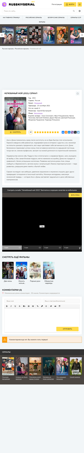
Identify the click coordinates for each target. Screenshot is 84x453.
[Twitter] (75, 132)
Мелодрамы (38, 113)
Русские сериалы (8, 49)
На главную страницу (11, 17)
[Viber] (72, 132)
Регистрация (57, 4)
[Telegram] (78, 132)
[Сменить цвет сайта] (79, 11)
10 (58, 132)
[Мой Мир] (69, 132)
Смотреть (17, 132)
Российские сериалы (34, 17)
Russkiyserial (22, 4)
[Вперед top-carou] (82, 35)
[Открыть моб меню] (79, 4)
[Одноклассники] (66, 132)
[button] (7, 306)
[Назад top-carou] (2, 35)
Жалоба (76, 195)
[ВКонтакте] (63, 132)
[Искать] (73, 11)
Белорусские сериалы (56, 17)
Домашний (38, 103)
